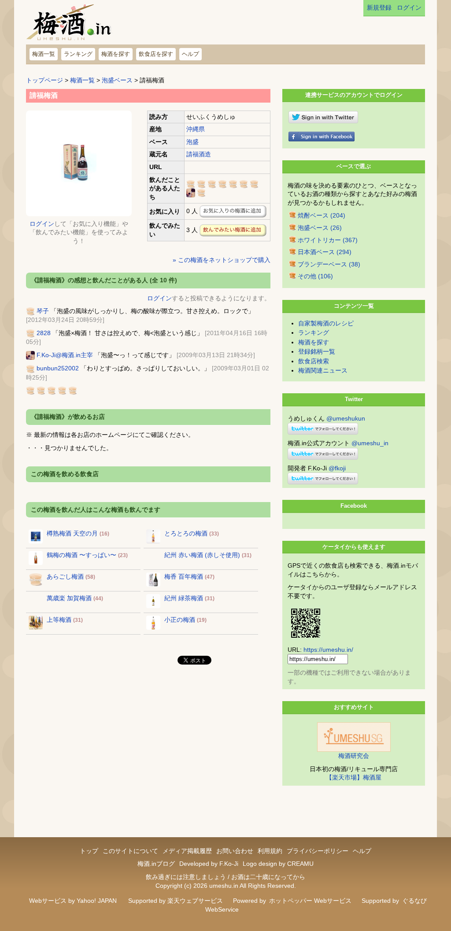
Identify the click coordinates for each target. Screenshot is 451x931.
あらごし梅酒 (65, 576)
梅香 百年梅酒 (183, 576)
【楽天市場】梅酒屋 (353, 777)
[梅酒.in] (69, 24)
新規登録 (379, 7)
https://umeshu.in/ (328, 649)
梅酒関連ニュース (322, 370)
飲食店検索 (313, 361)
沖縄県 (195, 129)
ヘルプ (190, 54)
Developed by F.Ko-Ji (208, 863)
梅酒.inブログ (156, 863)
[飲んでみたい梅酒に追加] (233, 230)
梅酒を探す (115, 54)
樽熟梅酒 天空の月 (72, 533)
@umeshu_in (369, 443)
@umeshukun (345, 418)
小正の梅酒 (179, 619)
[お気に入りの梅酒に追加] (233, 211)
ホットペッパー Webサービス (310, 900)
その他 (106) (315, 276)
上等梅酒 (59, 619)
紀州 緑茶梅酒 (183, 598)
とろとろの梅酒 (185, 533)
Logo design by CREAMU (278, 863)
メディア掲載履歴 (187, 850)
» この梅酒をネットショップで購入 (221, 259)
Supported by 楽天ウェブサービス (175, 900)
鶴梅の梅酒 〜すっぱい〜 (81, 554)
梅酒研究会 (353, 755)
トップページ (44, 80)
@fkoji (337, 468)
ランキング (78, 54)
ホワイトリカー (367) (328, 240)
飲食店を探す (156, 54)
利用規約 (270, 850)
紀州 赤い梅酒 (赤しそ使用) (202, 554)
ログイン (409, 7)
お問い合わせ (234, 850)
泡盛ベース (117, 80)
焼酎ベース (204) (321, 215)
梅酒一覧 (43, 54)
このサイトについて (130, 850)
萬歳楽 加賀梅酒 (69, 598)
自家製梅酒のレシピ (326, 323)
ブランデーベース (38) (329, 264)
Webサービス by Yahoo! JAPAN (73, 900)
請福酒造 (198, 154)
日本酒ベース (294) (324, 251)
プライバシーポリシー (317, 850)
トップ (89, 850)
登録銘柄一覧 (316, 351)
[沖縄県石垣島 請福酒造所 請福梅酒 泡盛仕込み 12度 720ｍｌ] (79, 162)
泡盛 (192, 141)
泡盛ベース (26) (320, 227)
